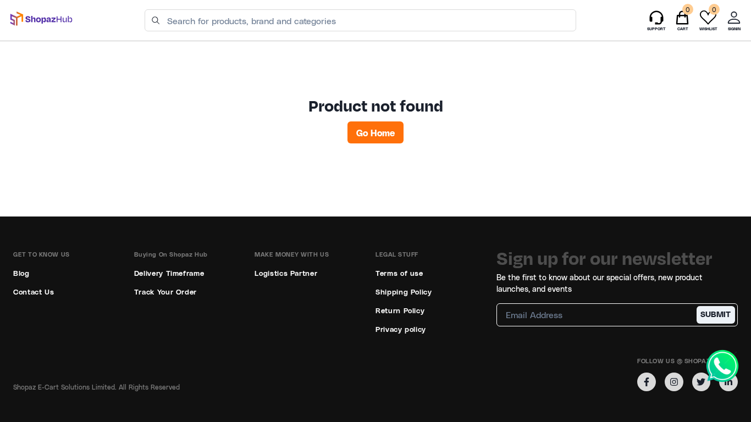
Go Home (375, 132)
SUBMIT (715, 314)
